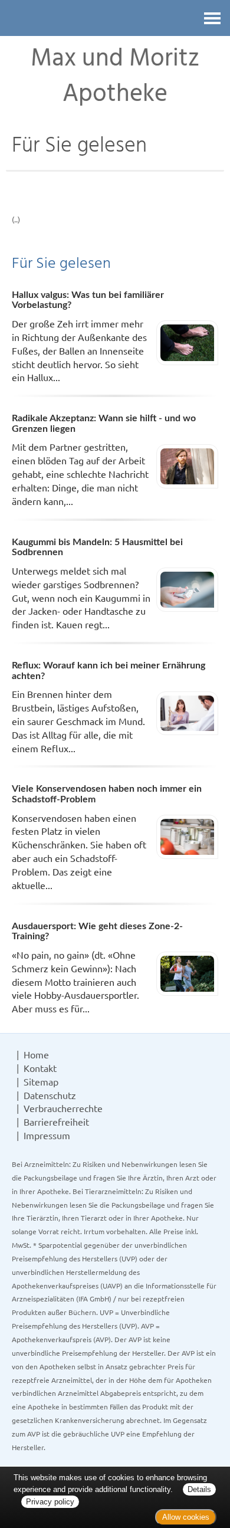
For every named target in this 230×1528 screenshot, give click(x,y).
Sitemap (41, 1081)
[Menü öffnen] (212, 18)
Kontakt (40, 1068)
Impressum (47, 1135)
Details (199, 1489)
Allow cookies (185, 1517)
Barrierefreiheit (56, 1121)
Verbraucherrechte (63, 1108)
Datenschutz (50, 1095)
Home (36, 1054)
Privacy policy (50, 1501)
